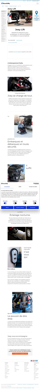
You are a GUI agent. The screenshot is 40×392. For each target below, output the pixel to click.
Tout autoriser (32, 207)
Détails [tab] (20, 186)
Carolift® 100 (4, 19)
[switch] (15, 203)
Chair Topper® (3, 18)
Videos (25, 369)
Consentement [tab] (7, 186)
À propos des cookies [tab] (33, 186)
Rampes (2, 41)
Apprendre (26, 364)
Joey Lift (3, 29)
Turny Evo (6, 365)
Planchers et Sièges (3, 36)
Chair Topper (7, 369)
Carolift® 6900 (3, 25)
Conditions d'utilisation (19, 387)
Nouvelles (26, 365)
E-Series (16, 364)
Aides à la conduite (3, 31)
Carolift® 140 (4, 23)
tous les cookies (17, 51)
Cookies (33, 387)
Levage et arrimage (3, 16)
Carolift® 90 (4, 22)
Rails (15, 368)
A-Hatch (3, 28)
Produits (3, 11)
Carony (6, 364)
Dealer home (36, 384)
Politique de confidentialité (27, 387)
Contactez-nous (20, 384)
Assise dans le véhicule (3, 14)
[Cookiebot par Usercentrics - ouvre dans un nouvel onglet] (34, 183)
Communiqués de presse (30, 384)
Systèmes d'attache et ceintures (3, 39)
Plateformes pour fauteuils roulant (3, 33)
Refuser (7, 207)
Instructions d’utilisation (12, 42)
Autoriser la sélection (20, 207)
